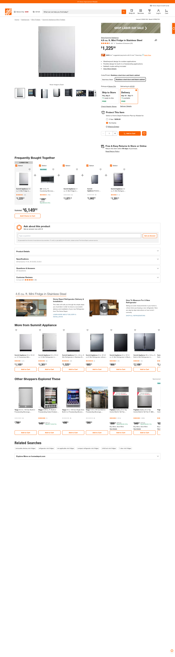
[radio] (107, 119)
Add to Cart (130, 133)
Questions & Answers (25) (124, 43)
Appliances (25, 19)
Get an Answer (149, 236)
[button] (87, 251)
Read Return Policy (113, 151)
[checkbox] (16, 165)
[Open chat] (173, 28)
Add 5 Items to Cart (27, 216)
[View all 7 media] (93, 93)
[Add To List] (144, 133)
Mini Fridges (35, 19)
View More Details (109, 69)
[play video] (31, 308)
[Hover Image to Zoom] (56, 53)
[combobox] (82, 12)
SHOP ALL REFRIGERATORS (135, 315)
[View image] (20, 93)
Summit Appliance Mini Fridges (53, 19)
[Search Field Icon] (124, 12)
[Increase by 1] (115, 133)
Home (17, 19)
